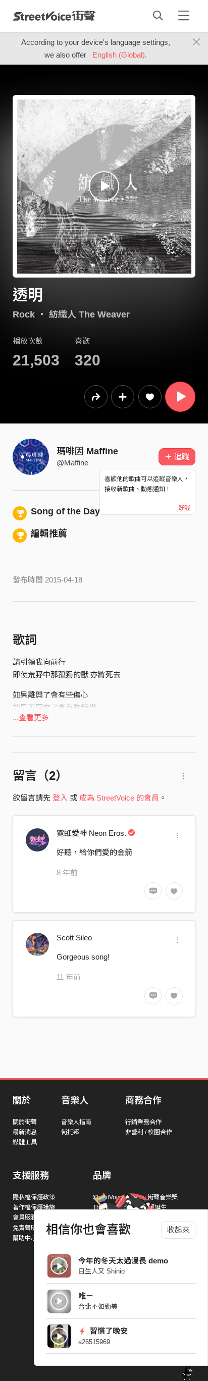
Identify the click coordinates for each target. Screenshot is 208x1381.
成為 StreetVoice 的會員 (119, 797)
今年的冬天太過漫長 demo (123, 1260)
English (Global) (118, 54)
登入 (60, 797)
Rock (24, 314)
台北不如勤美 (98, 1306)
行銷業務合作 (143, 1122)
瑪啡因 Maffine (87, 451)
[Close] (196, 42)
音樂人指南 (76, 1122)
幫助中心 (25, 1238)
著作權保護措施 (34, 1207)
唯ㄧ (85, 1296)
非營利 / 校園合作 (148, 1132)
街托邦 (70, 1132)
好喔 (184, 507)
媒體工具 (25, 1142)
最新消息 (25, 1132)
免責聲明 (25, 1228)
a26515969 (94, 1342)
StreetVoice (54, 16)
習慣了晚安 (108, 1330)
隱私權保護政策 (34, 1197)
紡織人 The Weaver (89, 314)
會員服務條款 (31, 1217)
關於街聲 (25, 1122)
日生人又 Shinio (101, 1271)
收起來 (178, 1230)
